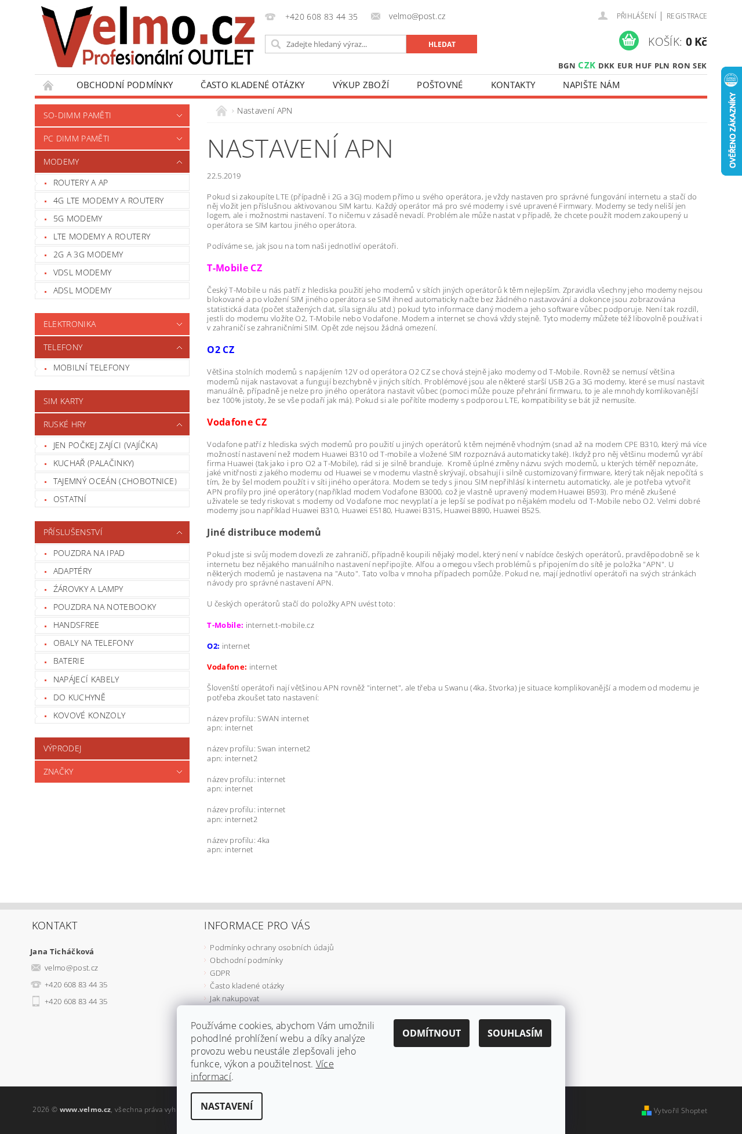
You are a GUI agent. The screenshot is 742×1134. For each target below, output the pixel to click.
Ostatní (69, 498)
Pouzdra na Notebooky (104, 606)
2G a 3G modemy (88, 254)
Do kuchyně (79, 697)
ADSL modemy (82, 290)
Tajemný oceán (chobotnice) (115, 480)
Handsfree (76, 624)
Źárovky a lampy (88, 588)
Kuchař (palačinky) (93, 462)
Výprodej (62, 748)
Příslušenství (73, 531)
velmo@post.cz (71, 967)
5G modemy (78, 218)
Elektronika (69, 323)
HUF (643, 65)
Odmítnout (431, 1033)
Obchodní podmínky (125, 84)
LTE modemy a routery (101, 236)
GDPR (220, 973)
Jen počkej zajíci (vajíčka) (105, 444)
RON (681, 65)
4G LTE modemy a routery (108, 200)
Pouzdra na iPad (89, 552)
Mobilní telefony (91, 367)
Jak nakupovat (234, 998)
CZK (586, 65)
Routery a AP (80, 182)
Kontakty (513, 84)
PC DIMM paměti (76, 138)
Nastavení (227, 1106)
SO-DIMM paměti (77, 115)
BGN (567, 65)
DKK (606, 65)
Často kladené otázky (252, 84)
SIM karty (63, 400)
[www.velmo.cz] (148, 37)
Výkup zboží (361, 84)
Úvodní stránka (49, 85)
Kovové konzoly (89, 715)
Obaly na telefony (93, 642)
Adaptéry (72, 570)
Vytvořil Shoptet (680, 1110)
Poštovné (440, 84)
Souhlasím (515, 1033)
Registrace (687, 16)
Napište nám (591, 84)
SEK (700, 65)
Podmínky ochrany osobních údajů (272, 947)
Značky (58, 771)
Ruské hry (64, 424)
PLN (662, 65)
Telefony (63, 346)
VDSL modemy (82, 272)
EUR (625, 65)
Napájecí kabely (86, 679)
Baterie (69, 660)
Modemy (61, 161)
